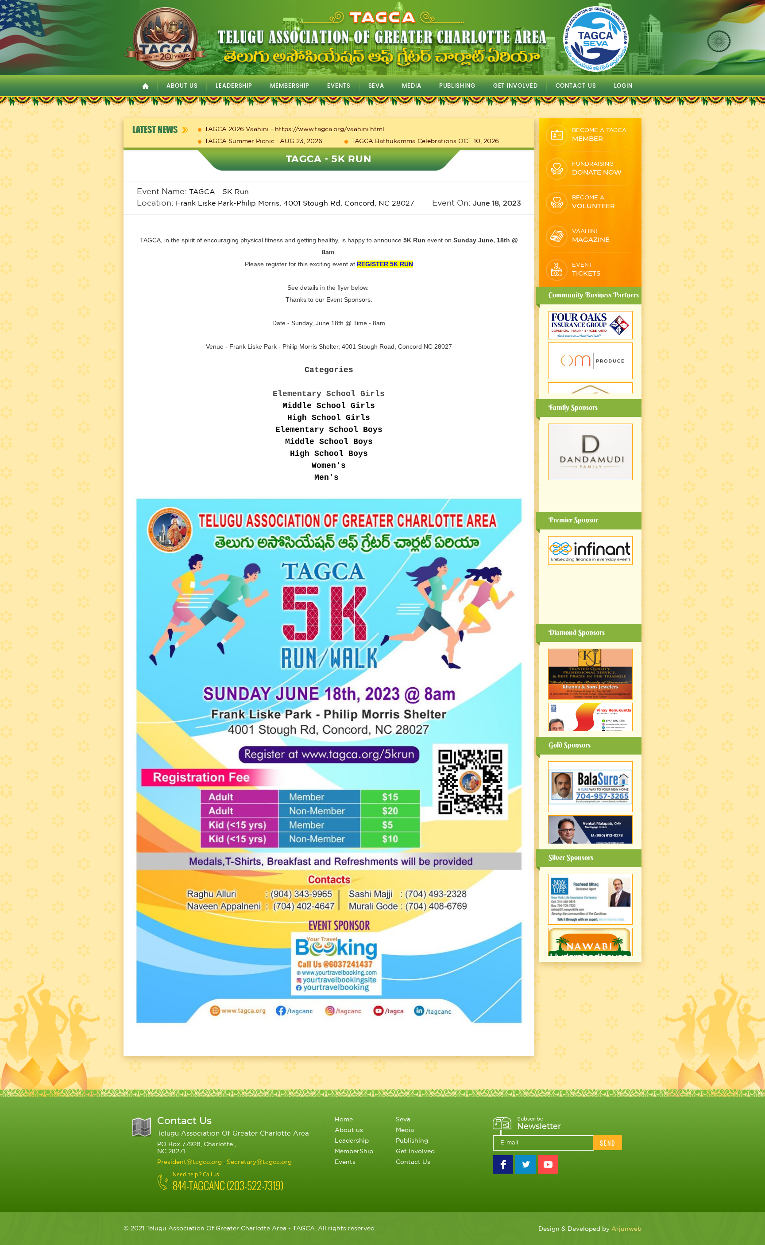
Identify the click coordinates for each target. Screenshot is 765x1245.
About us (349, 1130)
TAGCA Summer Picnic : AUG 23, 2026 (263, 141)
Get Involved (415, 1151)
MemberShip (289, 86)
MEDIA (411, 86)
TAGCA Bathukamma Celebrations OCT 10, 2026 (425, 141)
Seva (403, 1119)
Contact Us (576, 86)
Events (345, 1162)
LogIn (623, 86)
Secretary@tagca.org (259, 1162)
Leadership (352, 1141)
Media (405, 1130)
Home (344, 1119)
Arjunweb (626, 1229)
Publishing (412, 1141)
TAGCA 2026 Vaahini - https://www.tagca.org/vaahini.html (294, 129)
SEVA (376, 86)
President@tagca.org (190, 1162)
